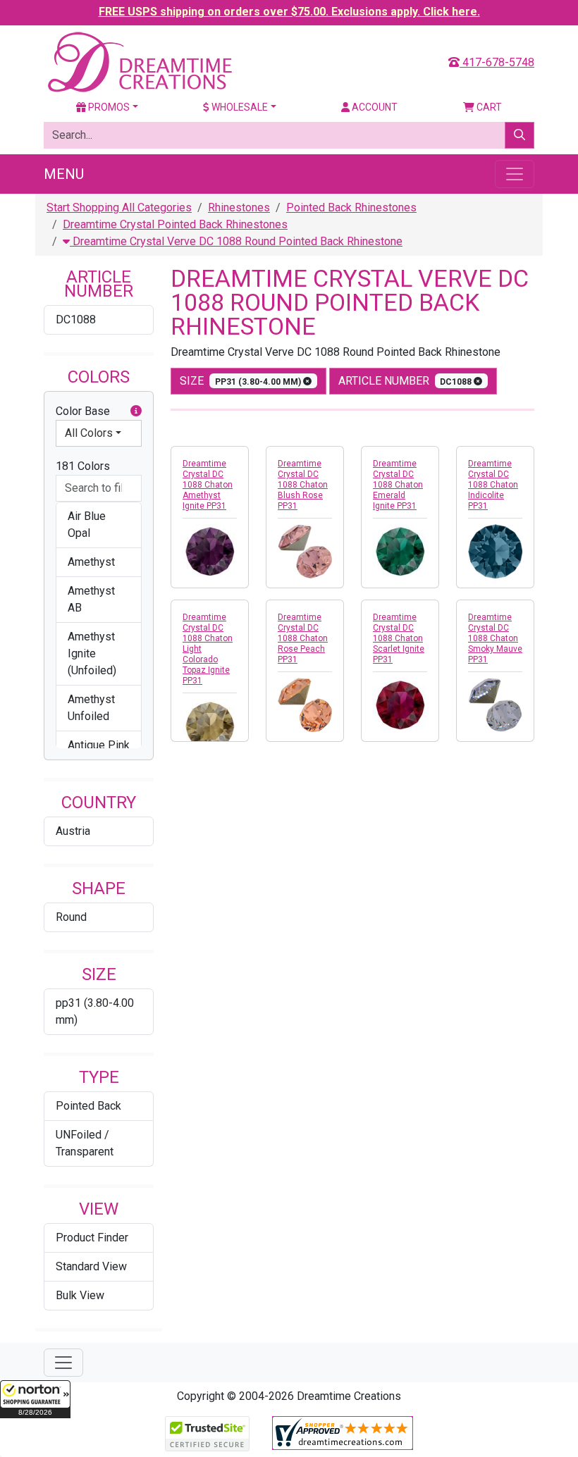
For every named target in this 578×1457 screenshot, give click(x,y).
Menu (64, 174)
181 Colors (83, 466)
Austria (73, 831)
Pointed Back (88, 1105)
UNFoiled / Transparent (84, 1143)
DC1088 (76, 319)
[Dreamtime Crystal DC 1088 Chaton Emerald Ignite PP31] (400, 551)
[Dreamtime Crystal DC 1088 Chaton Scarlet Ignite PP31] (400, 705)
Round (71, 917)
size (241, 381)
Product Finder (92, 1237)
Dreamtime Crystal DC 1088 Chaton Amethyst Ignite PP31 (208, 485)
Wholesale (238, 107)
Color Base (83, 411)
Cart (488, 107)
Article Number (406, 381)
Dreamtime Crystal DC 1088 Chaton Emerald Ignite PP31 (398, 485)
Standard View (91, 1266)
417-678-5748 (497, 62)
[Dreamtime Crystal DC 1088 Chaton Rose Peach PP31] (305, 705)
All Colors (89, 433)
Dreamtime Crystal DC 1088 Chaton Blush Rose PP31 (303, 485)
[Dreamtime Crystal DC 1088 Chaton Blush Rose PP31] (305, 551)
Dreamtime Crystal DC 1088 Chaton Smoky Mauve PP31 (495, 638)
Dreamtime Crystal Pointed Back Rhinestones (175, 224)
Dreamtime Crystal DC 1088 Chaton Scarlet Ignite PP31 (398, 638)
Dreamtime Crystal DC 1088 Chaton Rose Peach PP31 (303, 638)
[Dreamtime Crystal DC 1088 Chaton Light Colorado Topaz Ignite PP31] (210, 726)
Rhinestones (239, 207)
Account (374, 107)
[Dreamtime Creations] (139, 61)
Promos (108, 107)
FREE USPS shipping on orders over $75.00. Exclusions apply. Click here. (289, 11)
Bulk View (80, 1295)
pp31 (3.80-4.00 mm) (95, 1011)
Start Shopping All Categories (119, 207)
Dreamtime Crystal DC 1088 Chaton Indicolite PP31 (493, 485)
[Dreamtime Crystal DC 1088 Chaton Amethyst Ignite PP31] (210, 551)
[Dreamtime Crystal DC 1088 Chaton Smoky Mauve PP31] (495, 705)
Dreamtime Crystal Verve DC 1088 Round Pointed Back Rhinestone (236, 241)
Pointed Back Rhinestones (351, 207)
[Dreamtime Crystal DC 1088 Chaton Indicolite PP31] (495, 551)
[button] (35, 1399)
